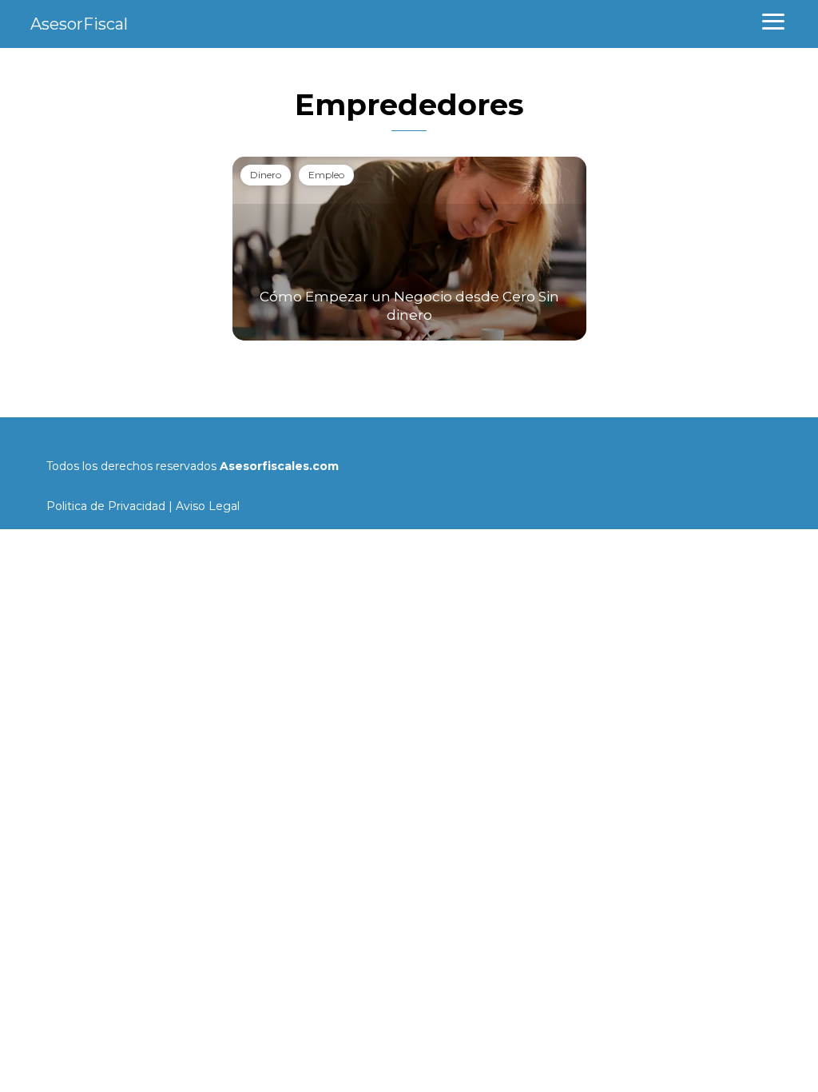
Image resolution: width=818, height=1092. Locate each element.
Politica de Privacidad (105, 506)
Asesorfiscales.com (279, 466)
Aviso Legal (208, 506)
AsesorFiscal (79, 24)
